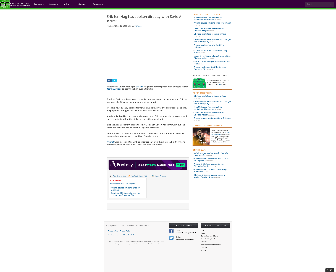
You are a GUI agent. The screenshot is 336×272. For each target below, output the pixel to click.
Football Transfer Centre (207, 126)
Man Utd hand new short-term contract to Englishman (211, 159)
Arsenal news (116, 180)
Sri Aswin (138, 26)
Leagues (52, 4)
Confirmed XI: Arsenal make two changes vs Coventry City (125, 194)
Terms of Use (113, 231)
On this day (199, 150)
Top (329, 270)
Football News (184, 225)
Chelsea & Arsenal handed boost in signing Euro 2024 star (209, 176)
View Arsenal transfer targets (122, 184)
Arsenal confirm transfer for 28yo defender (209, 46)
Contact (82, 4)
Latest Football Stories (206, 14)
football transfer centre (220, 133)
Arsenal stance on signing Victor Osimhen (125, 189)
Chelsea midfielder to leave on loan (210, 34)
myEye (66, 4)
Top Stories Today (203, 93)
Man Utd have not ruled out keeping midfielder (210, 170)
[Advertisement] (149, 50)
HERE (219, 84)
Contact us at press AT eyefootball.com (123, 235)
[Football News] (15, 4)
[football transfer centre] (201, 136)
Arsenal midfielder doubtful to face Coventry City (210, 68)
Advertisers (98, 4)
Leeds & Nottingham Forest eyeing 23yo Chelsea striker (212, 57)
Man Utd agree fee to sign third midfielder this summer (208, 18)
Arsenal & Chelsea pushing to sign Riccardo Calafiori (209, 165)
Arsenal (110, 142)
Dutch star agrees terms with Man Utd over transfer (211, 154)
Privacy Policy (125, 231)
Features (38, 4)
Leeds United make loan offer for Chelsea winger (209, 29)
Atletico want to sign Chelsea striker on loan (212, 62)
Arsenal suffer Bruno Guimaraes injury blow (210, 51)
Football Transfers (215, 225)
